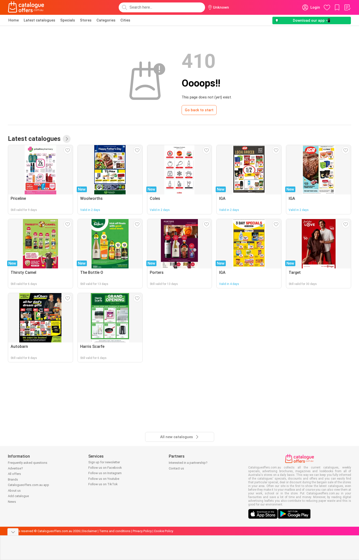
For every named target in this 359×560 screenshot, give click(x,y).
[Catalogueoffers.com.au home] (26, 7)
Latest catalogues (39, 20)
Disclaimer (89, 531)
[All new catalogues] (67, 139)
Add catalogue (18, 496)
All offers (14, 474)
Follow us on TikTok (103, 484)
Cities (125, 20)
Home (13, 20)
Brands (13, 479)
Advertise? (15, 468)
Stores (86, 20)
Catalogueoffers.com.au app (28, 485)
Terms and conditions (115, 531)
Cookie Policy (163, 531)
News (12, 502)
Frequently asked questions (27, 463)
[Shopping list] (347, 7)
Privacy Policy (142, 531)
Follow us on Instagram (105, 473)
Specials (67, 20)
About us (14, 490)
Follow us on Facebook (105, 467)
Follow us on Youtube (103, 479)
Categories (105, 20)
